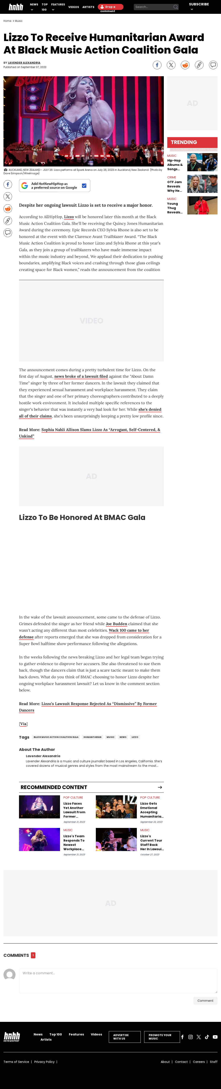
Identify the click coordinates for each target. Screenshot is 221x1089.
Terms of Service (16, 1062)
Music (19, 21)
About (165, 1062)
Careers (199, 1062)
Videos (73, 7)
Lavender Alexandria (24, 63)
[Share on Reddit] (185, 65)
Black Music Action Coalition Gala (56, 737)
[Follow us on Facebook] (182, 1037)
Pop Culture (73, 797)
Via (23, 723)
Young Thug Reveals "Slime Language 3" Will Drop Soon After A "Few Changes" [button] (175, 207)
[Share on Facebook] (157, 65)
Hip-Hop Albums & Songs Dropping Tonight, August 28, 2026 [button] (175, 164)
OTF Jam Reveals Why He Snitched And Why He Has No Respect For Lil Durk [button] (175, 186)
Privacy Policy (44, 1062)
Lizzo (69, 216)
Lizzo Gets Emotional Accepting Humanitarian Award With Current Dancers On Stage (151, 810)
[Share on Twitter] (171, 65)
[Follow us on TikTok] (207, 1037)
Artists (88, 7)
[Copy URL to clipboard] (199, 65)
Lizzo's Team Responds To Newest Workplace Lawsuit (74, 842)
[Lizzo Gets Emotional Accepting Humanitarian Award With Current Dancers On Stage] (116, 806)
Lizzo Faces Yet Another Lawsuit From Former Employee (74, 810)
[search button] (176, 7)
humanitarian (92, 737)
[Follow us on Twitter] (198, 1037)
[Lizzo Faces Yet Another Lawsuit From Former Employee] (39, 806)
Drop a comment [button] (107, 7)
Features (58, 4)
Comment (205, 1001)
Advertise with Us (121, 1036)
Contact (181, 1062)
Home (7, 21)
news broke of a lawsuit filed (81, 376)
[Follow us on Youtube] (215, 1037)
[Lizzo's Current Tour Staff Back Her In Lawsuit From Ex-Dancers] (116, 839)
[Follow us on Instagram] (190, 1037)
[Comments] (213, 65)
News (34, 4)
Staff (214, 1062)
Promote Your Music (160, 1036)
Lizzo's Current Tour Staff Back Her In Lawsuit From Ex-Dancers (151, 842)
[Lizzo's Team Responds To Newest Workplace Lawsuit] (39, 839)
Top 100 (55, 1034)
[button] (202, 162)
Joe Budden (116, 623)
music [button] (172, 156)
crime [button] (171, 177)
